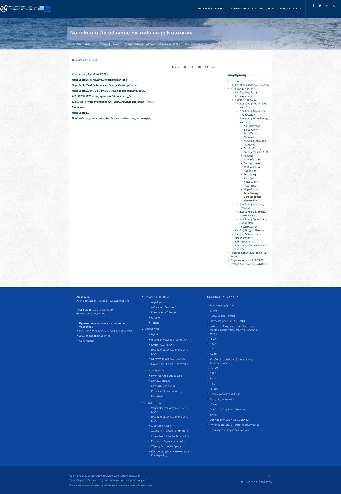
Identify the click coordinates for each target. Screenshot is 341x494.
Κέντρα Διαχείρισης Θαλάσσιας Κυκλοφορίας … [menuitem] (170, 453)
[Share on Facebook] (192, 67)
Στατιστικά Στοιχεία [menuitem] (163, 385)
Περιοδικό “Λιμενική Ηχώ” (225, 393)
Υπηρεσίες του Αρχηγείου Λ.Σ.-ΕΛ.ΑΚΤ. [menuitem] (169, 409)
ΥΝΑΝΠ (214, 310)
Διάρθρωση (90, 43)
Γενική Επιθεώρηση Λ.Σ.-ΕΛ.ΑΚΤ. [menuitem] (170, 339)
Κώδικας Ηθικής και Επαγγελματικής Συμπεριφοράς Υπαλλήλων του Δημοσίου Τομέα (234, 330)
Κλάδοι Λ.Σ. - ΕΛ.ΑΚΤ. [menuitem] (163, 344)
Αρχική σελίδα (74, 43)
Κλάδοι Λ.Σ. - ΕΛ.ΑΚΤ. (110, 43)
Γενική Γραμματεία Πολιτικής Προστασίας (234, 424)
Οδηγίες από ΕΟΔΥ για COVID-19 (229, 419)
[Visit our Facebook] (262, 476)
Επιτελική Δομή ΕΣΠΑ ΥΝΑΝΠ (227, 320)
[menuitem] (291, 8)
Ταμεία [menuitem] (155, 322)
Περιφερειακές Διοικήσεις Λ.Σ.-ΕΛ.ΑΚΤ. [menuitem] (170, 351)
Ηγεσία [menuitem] (155, 334)
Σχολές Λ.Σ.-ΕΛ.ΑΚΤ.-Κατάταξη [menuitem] (169, 363)
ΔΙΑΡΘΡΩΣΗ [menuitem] (151, 329)
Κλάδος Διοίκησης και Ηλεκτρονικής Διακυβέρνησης (248, 238)
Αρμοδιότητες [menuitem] (159, 302)
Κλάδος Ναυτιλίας (134, 43)
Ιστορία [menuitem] (155, 317)
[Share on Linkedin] (199, 67)
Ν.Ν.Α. (213, 404)
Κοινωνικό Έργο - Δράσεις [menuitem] (166, 391)
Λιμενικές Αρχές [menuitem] (161, 425)
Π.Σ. (212, 348)
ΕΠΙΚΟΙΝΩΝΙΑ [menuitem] (152, 402)
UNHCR (214, 368)
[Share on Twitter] (185, 67)
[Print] (213, 67)
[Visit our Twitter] (269, 476)
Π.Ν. (212, 383)
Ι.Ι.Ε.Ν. (213, 338)
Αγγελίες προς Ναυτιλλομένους (228, 409)
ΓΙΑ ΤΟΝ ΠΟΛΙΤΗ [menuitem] (154, 370)
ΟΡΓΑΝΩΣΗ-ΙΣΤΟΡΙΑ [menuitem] (156, 296)
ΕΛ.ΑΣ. (213, 354)
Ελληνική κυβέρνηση (222, 305)
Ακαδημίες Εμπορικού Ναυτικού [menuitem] (170, 430)
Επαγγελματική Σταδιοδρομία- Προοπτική (253, 167)
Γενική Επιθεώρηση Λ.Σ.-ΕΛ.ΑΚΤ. (250, 84)
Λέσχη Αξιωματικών (222, 399)
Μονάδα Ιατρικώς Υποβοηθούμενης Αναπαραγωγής (231, 361)
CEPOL (214, 373)
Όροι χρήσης (86, 340)
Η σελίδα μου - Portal (222, 315)
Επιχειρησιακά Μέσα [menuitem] (163, 312)
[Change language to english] (327, 5)
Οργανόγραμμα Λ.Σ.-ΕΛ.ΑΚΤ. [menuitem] (168, 358)
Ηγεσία (235, 81)
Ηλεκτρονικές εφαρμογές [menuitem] (166, 375)
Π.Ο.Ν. (213, 343)
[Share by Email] (206, 67)
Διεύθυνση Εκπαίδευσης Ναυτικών (164, 43)
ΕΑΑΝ (213, 378)
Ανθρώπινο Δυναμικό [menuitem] (163, 307)
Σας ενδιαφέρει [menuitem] (160, 380)
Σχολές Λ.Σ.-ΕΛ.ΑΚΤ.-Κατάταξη (249, 263)
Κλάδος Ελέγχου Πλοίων (249, 230)
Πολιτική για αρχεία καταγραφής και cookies (105, 330)
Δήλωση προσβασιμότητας (94, 335)
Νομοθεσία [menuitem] (157, 396)
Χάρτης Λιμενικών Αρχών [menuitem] (166, 446)
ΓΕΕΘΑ (214, 388)
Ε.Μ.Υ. (213, 414)
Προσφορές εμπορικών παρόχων (229, 429)
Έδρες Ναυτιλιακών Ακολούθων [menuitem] (170, 436)
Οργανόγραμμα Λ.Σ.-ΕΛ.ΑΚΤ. (247, 260)
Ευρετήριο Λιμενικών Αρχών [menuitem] (168, 441)
